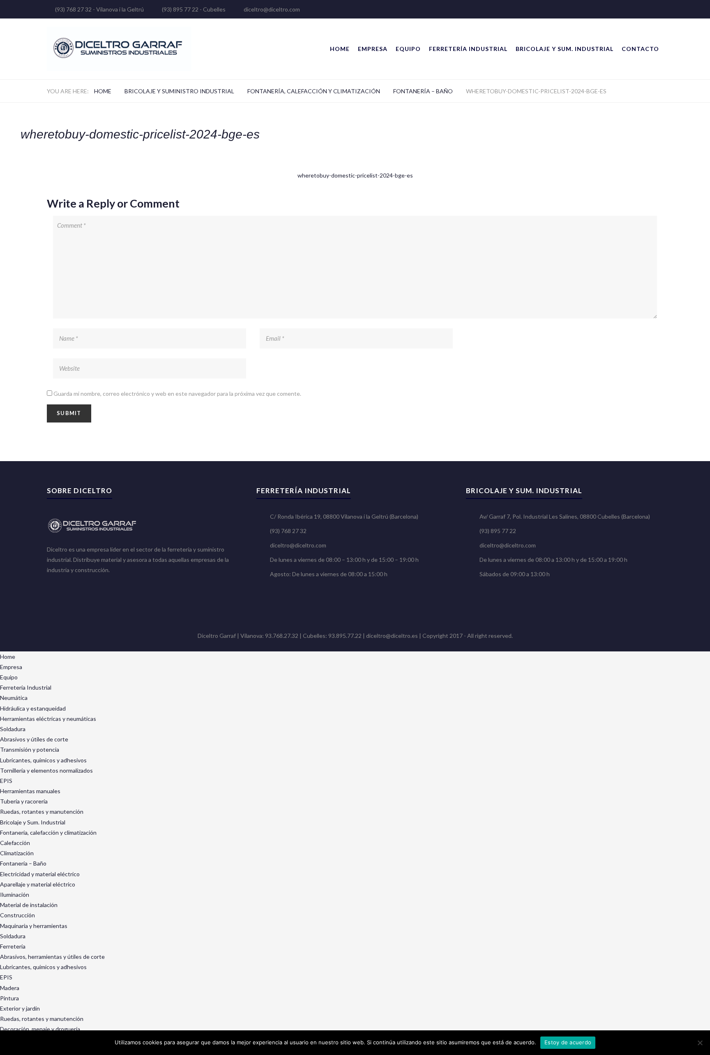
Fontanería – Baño (423, 91)
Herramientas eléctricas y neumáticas (48, 718)
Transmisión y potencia (29, 749)
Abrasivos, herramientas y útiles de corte (52, 956)
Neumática (14, 697)
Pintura (9, 998)
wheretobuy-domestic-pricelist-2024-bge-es (355, 175)
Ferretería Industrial (468, 48)
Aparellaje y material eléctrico (37, 884)
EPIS (6, 780)
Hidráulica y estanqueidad (33, 708)
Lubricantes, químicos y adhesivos (43, 760)
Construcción (17, 915)
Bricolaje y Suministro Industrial (179, 91)
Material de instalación (29, 904)
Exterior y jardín (20, 1008)
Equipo (408, 48)
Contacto (640, 48)
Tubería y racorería (24, 801)
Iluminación (14, 894)
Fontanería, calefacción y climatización (313, 91)
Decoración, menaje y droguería (40, 1028)
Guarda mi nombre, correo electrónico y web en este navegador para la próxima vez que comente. (177, 393)
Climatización (17, 853)
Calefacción (15, 842)
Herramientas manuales (30, 790)
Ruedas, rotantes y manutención (41, 811)
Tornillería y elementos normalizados (46, 770)
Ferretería (12, 946)
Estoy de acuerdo (567, 1042)
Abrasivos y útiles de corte (34, 739)
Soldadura (12, 728)
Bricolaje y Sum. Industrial (564, 48)
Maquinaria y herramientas (33, 925)
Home (340, 48)
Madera (9, 987)
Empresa (372, 48)
